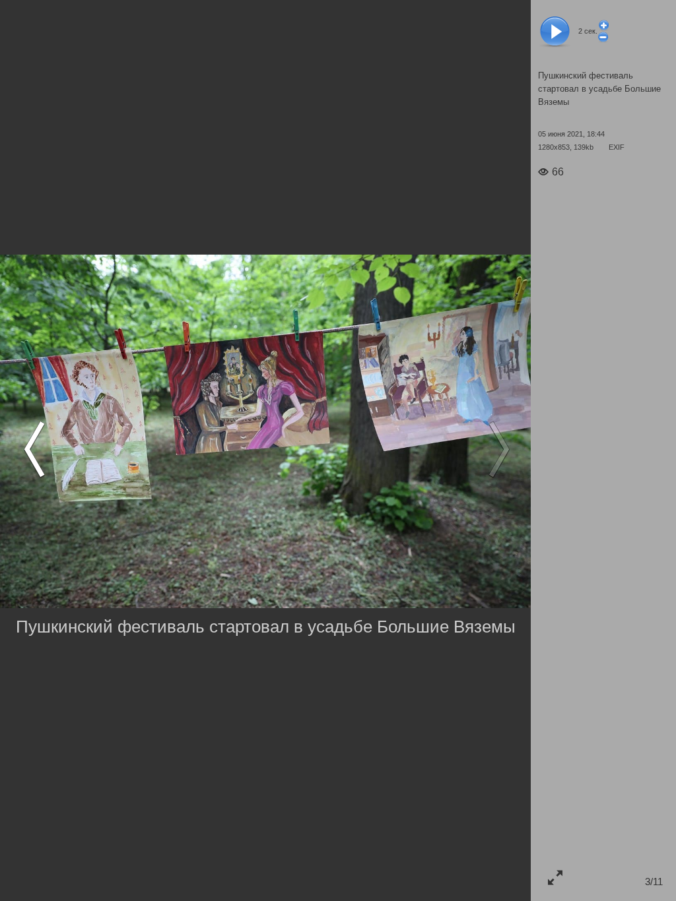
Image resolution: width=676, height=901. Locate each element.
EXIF (617, 147)
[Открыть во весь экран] (555, 877)
